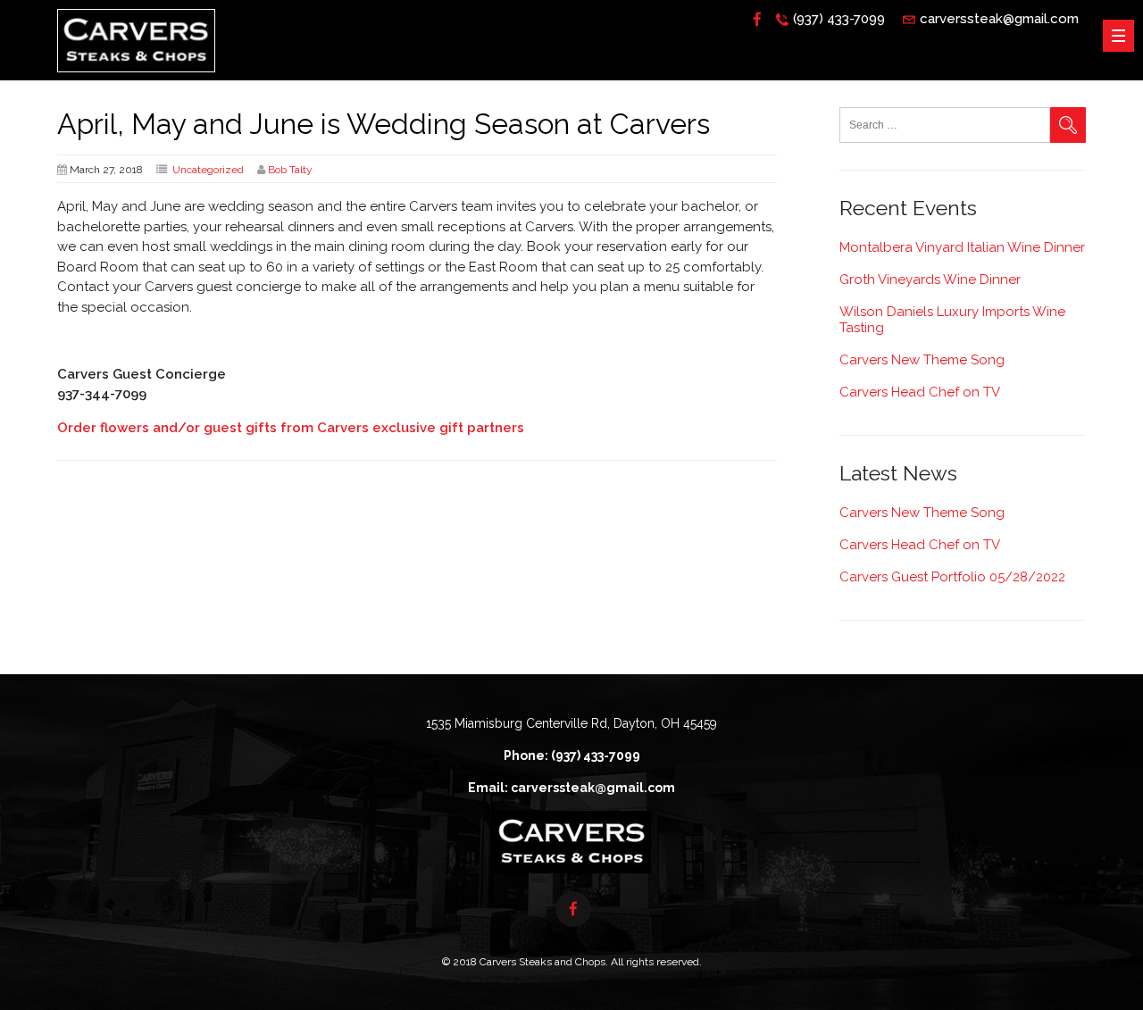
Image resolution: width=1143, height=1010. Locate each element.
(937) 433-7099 (839, 19)
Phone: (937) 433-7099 (572, 755)
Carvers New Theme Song (922, 360)
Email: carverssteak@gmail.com (571, 787)
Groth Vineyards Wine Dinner (930, 279)
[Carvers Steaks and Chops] (136, 77)
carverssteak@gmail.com (999, 19)
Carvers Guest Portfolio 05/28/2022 (952, 577)
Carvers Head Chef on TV (919, 392)
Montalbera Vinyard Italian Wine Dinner (962, 247)
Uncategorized (208, 169)
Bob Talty (290, 169)
